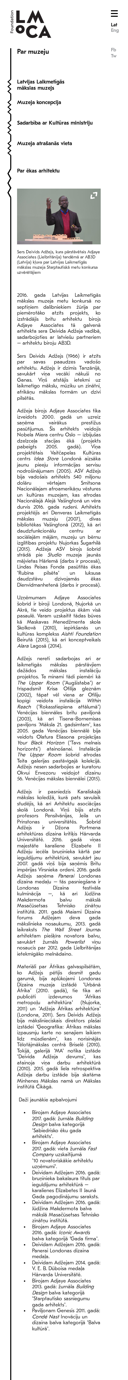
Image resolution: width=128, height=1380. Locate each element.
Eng (115, 30)
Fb (113, 50)
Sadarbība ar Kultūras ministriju (55, 123)
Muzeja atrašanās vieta (44, 143)
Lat (114, 25)
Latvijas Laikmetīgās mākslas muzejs (41, 85)
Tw (113, 56)
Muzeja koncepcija (39, 102)
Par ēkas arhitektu (38, 171)
